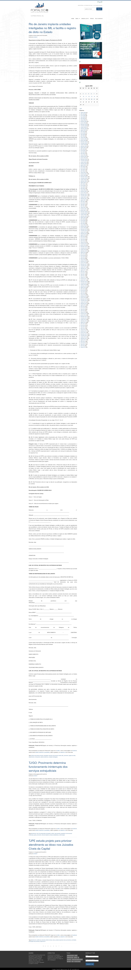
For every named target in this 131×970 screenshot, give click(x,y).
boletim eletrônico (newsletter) (42, 752)
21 (94, 99)
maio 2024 (83, 152)
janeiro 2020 (83, 227)
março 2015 (83, 312)
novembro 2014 (84, 318)
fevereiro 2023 (84, 173)
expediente (63, 833)
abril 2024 (83, 153)
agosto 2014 (83, 322)
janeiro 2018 (83, 262)
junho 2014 (83, 325)
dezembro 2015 (84, 299)
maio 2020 (83, 221)
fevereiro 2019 (84, 243)
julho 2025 (83, 131)
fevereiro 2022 (84, 191)
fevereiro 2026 (84, 121)
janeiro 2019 (83, 245)
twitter (58, 750)
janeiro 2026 (83, 122)
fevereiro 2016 (84, 296)
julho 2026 (83, 114)
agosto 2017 (83, 270)
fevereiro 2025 (84, 139)
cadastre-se (63, 752)
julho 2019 (83, 236)
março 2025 (83, 137)
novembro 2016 (84, 283)
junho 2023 (83, 168)
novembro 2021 (84, 195)
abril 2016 (83, 293)
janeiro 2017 (83, 280)
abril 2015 (83, 310)
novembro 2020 (84, 213)
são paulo (69, 961)
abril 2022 (83, 188)
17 (83, 99)
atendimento (33, 833)
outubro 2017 (83, 267)
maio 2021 (83, 204)
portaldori (35, 37)
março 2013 (83, 347)
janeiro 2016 (83, 297)
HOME (72, 18)
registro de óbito (72, 755)
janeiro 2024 (83, 157)
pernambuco (68, 940)
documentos (55, 755)
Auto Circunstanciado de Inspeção (44, 833)
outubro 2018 (83, 249)
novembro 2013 (84, 335)
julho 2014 (83, 323)
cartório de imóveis (70, 955)
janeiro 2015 (83, 315)
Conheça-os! (53, 959)
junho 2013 (83, 342)
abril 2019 (83, 240)
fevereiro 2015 (84, 313)
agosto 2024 (83, 147)
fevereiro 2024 (84, 156)
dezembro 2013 (84, 334)
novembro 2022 (84, 178)
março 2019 (83, 242)
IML (62, 755)
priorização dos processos (34, 941)
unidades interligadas (53, 757)
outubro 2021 (83, 197)
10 (83, 96)
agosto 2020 (83, 217)
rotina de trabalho (45, 835)
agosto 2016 (83, 287)
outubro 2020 (83, 214)
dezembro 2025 (84, 124)
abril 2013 (83, 345)
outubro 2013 (83, 337)
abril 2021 (83, 205)
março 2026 (83, 120)
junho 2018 (83, 255)
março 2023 (83, 172)
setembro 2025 (84, 128)
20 (91, 99)
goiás (35, 835)
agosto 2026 (83, 112)
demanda (51, 755)
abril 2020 (83, 223)
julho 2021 (83, 201)
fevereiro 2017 (84, 278)
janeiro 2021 (83, 210)
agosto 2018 (83, 252)
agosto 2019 (83, 235)
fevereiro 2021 (84, 208)
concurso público (77, 961)
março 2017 (83, 277)
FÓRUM (92, 18)
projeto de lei (42, 941)
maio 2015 (83, 309)
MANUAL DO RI (85, 18)
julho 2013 (83, 341)
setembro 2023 (84, 163)
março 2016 (83, 294)
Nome (87, 955)
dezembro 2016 (84, 281)
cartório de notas (70, 957)
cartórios (75, 957)
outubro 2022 (83, 179)
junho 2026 (83, 115)
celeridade (46, 755)
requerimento (31, 757)
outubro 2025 (83, 127)
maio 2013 (83, 344)
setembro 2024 (84, 146)
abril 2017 (83, 275)
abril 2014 (83, 328)
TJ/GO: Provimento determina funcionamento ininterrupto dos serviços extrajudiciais (48, 767)
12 (89, 96)
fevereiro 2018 (84, 261)
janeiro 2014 (83, 332)
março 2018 (83, 259)
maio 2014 (83, 326)
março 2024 (83, 155)
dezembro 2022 (84, 176)
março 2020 (83, 224)
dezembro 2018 (84, 246)
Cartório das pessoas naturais (37, 755)
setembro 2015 (84, 303)
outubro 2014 (83, 319)
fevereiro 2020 (84, 226)
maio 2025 (83, 134)
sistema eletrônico (44, 757)
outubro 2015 (83, 302)
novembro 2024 (84, 143)
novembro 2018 (84, 248)
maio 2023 (83, 169)
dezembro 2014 (84, 316)
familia (60, 755)
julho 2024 (83, 149)
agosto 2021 (83, 200)
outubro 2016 (83, 284)
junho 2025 (83, 133)
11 (86, 96)
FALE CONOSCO (99, 18)
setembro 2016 (84, 286)
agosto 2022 (83, 182)
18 (86, 99)
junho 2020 (83, 220)
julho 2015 (83, 306)
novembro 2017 (84, 265)
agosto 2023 (83, 165)
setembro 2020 (84, 216)
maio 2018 (83, 256)
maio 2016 (83, 291)
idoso (54, 940)
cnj (78, 957)
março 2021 (83, 207)
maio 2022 (83, 187)
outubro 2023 (83, 162)
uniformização (62, 835)
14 (94, 96)
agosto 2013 (83, 339)
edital (72, 961)
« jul (80, 108)
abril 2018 (83, 258)
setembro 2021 (84, 198)
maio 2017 (83, 274)
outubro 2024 (83, 144)
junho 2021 (83, 203)
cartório (52, 833)
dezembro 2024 (84, 141)
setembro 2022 (84, 181)
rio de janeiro (37, 757)
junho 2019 (83, 237)
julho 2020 (83, 219)
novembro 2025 (84, 125)
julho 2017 (83, 271)
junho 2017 (83, 272)
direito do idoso (49, 940)
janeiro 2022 (83, 192)
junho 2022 (83, 185)
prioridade (74, 940)
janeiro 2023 (83, 175)
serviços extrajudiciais (54, 835)
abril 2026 (83, 118)
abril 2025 (83, 136)
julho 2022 (83, 184)
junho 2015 (83, 307)
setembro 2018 (84, 251)
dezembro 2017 (84, 264)
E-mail (90, 959)
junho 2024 (83, 150)
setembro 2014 (84, 321)
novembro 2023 (84, 160)
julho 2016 (83, 288)
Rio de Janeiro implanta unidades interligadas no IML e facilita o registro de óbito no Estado (52, 28)
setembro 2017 (84, 268)
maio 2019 (83, 239)
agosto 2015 (83, 304)
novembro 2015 (84, 300)
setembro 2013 (84, 338)
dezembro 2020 (84, 211)
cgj (55, 833)
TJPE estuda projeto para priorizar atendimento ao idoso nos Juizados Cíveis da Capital (51, 844)
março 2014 (83, 329)
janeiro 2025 (83, 140)
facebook (74, 750)
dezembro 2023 (84, 159)
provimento (66, 755)
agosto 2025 (83, 130)
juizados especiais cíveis (60, 940)
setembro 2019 (84, 233)
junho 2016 (83, 290)
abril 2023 (83, 171)
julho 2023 (83, 166)
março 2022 (83, 189)
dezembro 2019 (84, 229)
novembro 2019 (84, 230)
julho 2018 (83, 253)
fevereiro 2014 (84, 331)
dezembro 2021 (84, 194)
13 (91, 96)
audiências (39, 940)
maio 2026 (83, 117)
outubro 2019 (83, 232)
